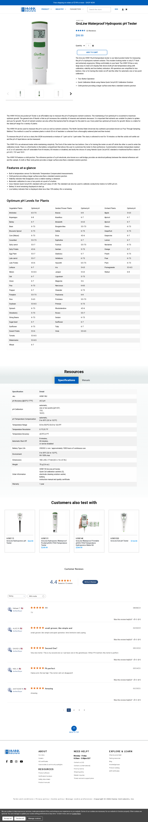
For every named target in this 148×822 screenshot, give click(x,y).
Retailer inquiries (79, 775)
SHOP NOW (90, 3)
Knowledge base (114, 764)
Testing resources (114, 758)
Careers (40, 758)
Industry (60, 9)
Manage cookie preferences (79, 799)
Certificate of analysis (45, 776)
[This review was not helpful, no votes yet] (138, 619)
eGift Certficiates (114, 771)
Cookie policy (57, 799)
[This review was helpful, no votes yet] (134, 619)
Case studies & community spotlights (50, 764)
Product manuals (44, 782)
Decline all (20, 818)
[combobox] (16, 596)
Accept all (8, 818)
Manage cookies (34, 818)
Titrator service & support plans (84, 778)
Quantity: (79, 46)
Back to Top (74, 732)
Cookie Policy (76, 814)
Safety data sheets (44, 779)
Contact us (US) (79, 762)
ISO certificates (43, 761)
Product (45, 9)
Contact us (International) (82, 765)
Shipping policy (79, 772)
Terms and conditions (23, 799)
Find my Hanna (79, 769)
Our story (41, 755)
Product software (43, 773)
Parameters (75, 9)
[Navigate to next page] (84, 710)
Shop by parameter (115, 755)
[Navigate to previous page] (64, 710)
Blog (110, 761)
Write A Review (90, 582)
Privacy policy (42, 799)
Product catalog (114, 768)
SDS (116, 9)
